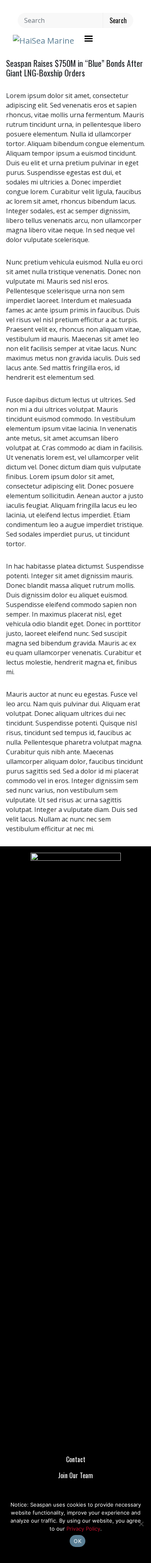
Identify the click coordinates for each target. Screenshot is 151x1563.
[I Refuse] (141, 1524)
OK (77, 1541)
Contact (75, 1459)
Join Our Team (75, 1475)
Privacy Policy (83, 1528)
